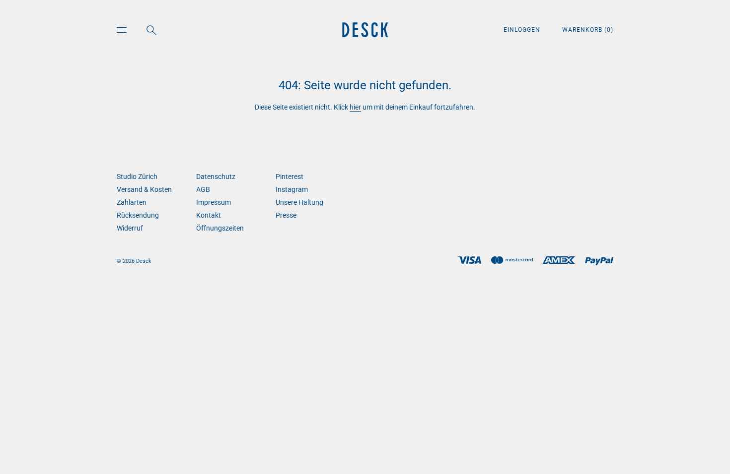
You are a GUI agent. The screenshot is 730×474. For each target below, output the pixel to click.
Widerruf (130, 228)
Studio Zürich (137, 176)
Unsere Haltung (299, 202)
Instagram (292, 189)
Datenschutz (215, 176)
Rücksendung (138, 215)
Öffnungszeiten (220, 228)
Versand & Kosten (144, 189)
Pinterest (289, 176)
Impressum (213, 202)
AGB (203, 189)
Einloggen (523, 29)
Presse (286, 215)
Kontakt (208, 215)
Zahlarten (131, 202)
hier (355, 107)
